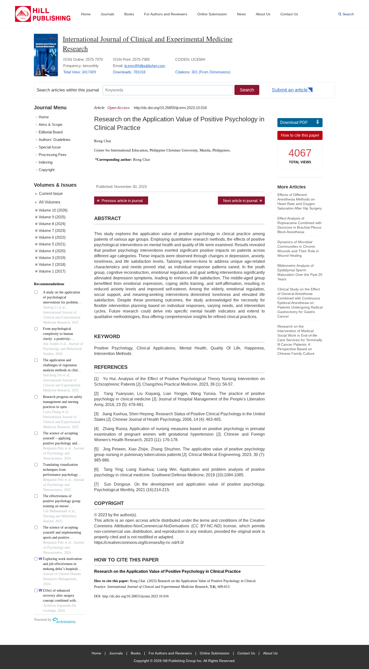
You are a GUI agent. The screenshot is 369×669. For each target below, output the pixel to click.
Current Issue (51, 193)
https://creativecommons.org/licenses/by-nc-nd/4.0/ (139, 542)
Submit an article (290, 89)
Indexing (45, 162)
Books (129, 14)
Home (86, 14)
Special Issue (50, 147)
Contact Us (289, 14)
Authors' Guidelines (55, 139)
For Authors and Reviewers (165, 14)
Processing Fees (53, 154)
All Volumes (49, 202)
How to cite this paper (300, 135)
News (241, 14)
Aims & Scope (50, 124)
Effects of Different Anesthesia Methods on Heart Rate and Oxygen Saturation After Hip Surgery (299, 201)
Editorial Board (51, 132)
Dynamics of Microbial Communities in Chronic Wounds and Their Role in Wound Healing (298, 249)
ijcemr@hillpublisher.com (144, 66)
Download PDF (294, 122)
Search (348, 14)
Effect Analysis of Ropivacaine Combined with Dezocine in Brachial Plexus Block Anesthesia (299, 225)
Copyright (46, 170)
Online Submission (212, 14)
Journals (107, 14)
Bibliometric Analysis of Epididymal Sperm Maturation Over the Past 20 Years (299, 272)
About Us (263, 14)
